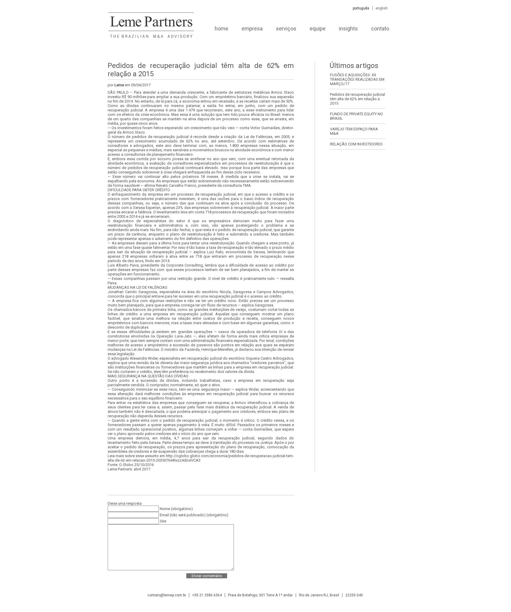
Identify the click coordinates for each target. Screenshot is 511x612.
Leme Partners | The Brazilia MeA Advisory (151, 28)
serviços (286, 28)
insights (348, 28)
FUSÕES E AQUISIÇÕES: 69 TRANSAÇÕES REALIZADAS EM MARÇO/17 (357, 79)
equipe (318, 28)
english (382, 8)
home (221, 28)
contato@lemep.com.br (167, 595)
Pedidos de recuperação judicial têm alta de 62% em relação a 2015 (357, 98)
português (361, 8)
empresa (252, 28)
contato (380, 28)
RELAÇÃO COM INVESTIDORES (356, 144)
